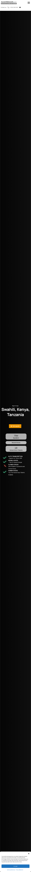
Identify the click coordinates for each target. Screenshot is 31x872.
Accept (15, 866)
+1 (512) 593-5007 (13, 7)
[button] (28, 853)
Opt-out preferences (11, 869)
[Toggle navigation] (28, 2)
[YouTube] (20, 7)
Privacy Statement (19, 869)
